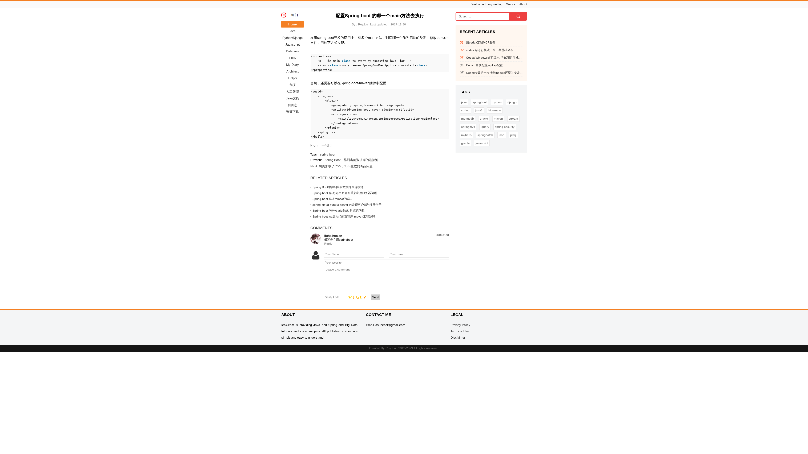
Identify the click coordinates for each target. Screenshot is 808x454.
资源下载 (292, 112)
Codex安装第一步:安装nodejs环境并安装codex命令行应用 (504, 72)
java (292, 31)
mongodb (467, 118)
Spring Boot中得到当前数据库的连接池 (351, 160)
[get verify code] (356, 297)
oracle (484, 118)
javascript (482, 143)
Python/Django (292, 38)
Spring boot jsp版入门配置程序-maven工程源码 (343, 216)
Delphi (292, 78)
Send (375, 297)
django (512, 102)
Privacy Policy (460, 325)
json (501, 135)
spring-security (504, 126)
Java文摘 (292, 98)
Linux (292, 58)
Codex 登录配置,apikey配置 (484, 65)
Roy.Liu (390, 348)
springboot (480, 102)
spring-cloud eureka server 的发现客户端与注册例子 (346, 204)
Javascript (292, 44)
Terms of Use (460, 331)
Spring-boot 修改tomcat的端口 (332, 199)
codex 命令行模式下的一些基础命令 (489, 50)
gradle (465, 143)
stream (513, 118)
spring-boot (327, 154)
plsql (513, 135)
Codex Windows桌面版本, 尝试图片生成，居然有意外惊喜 (504, 57)
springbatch (485, 135)
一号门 (327, 145)
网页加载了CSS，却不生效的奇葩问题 (346, 166)
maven (498, 118)
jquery (485, 126)
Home (292, 24)
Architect (292, 71)
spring (465, 110)
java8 (478, 110)
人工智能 (292, 91)
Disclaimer (458, 337)
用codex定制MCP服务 (480, 42)
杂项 (292, 85)
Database (292, 51)
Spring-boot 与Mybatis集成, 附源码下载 (338, 210)
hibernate (494, 110)
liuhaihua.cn (333, 236)
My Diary (292, 64)
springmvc (468, 126)
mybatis (466, 135)
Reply (328, 243)
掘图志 (292, 105)
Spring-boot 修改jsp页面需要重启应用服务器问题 (344, 193)
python (497, 102)
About (523, 4)
